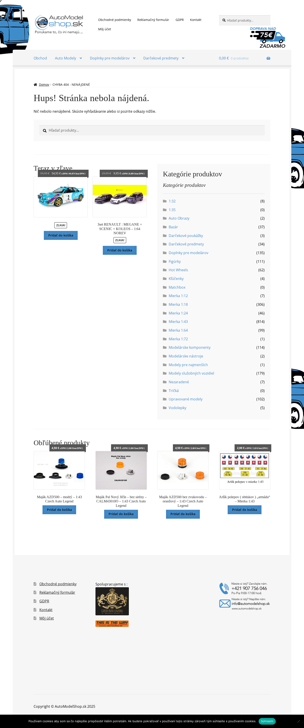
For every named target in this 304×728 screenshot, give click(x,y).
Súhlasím (267, 721)
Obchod (40, 58)
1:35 (172, 209)
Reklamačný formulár (153, 20)
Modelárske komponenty (190, 347)
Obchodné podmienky (114, 20)
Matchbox (177, 287)
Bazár (173, 226)
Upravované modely (186, 399)
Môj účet (104, 29)
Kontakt (195, 20)
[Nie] (298, 721)
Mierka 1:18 (178, 304)
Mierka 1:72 (178, 338)
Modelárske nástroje (186, 356)
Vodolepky (177, 407)
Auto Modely (65, 58)
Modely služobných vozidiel (191, 373)
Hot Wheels (178, 269)
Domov (44, 84)
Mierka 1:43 (178, 321)
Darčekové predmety (160, 58)
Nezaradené (179, 381)
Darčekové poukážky (186, 235)
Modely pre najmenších (188, 364)
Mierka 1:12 (178, 295)
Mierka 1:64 (178, 330)
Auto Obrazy (179, 218)
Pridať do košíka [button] (60, 235)
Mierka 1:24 (178, 313)
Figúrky (175, 261)
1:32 (172, 201)
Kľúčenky (176, 278)
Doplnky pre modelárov (110, 58)
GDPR (180, 20)
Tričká (174, 390)
